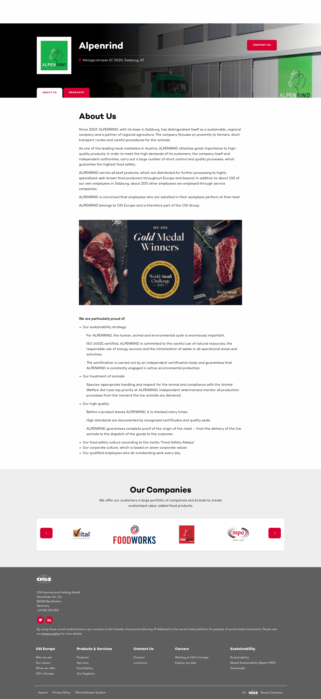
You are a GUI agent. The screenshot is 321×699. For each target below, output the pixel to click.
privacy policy (51, 633)
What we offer (45, 668)
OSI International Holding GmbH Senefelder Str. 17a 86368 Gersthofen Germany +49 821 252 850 (58, 601)
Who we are (44, 657)
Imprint (43, 692)
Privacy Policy (62, 692)
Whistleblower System (90, 692)
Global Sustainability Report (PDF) (253, 662)
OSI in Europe (45, 673)
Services (82, 662)
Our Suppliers (86, 673)
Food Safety (85, 668)
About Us (49, 92)
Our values (43, 662)
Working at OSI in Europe (192, 657)
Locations (140, 662)
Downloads (237, 668)
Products (76, 92)
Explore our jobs (185, 662)
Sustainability (239, 657)
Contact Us (262, 45)
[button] (274, 533)
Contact (139, 657)
